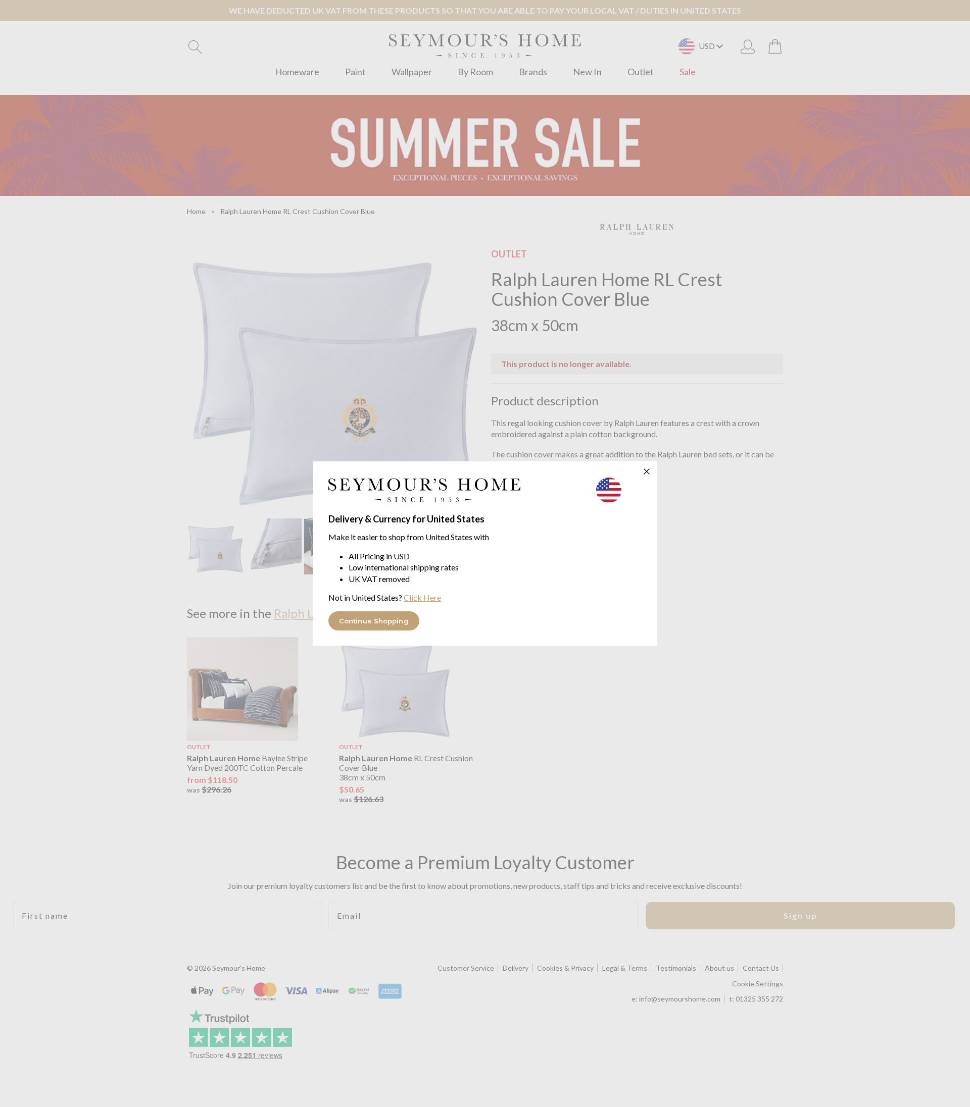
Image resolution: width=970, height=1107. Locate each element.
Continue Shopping (374, 621)
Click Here (422, 597)
